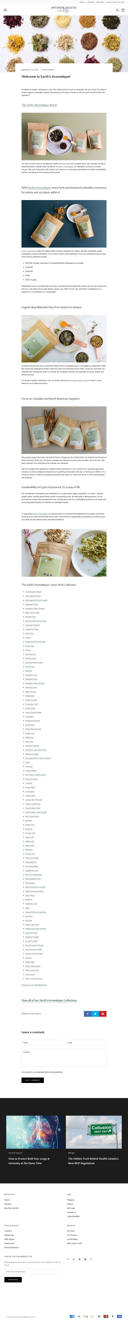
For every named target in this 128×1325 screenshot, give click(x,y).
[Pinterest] (79, 1259)
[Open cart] (123, 10)
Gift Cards (100, 2)
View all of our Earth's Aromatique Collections (49, 1000)
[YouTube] (85, 1259)
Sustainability (72, 1239)
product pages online (79, 380)
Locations (8, 1231)
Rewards (91, 2)
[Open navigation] (5, 10)
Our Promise (72, 1235)
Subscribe (13, 1280)
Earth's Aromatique (65, 166)
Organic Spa (9, 1235)
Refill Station (9, 1239)
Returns (70, 1204)
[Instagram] (74, 1259)
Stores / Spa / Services (115, 2)
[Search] (117, 10)
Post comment (32, 1080)
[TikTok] (91, 1259)
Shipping (70, 1200)
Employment (9, 1243)
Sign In (82, 2)
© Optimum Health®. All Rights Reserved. (20, 1317)
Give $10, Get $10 (11, 1208)
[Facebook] (68, 1259)
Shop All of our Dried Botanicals (34, 985)
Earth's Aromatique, (40, 514)
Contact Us (71, 1212)
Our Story (71, 1231)
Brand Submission (11, 1247)
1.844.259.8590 (73, 1216)
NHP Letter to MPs (74, 1243)
